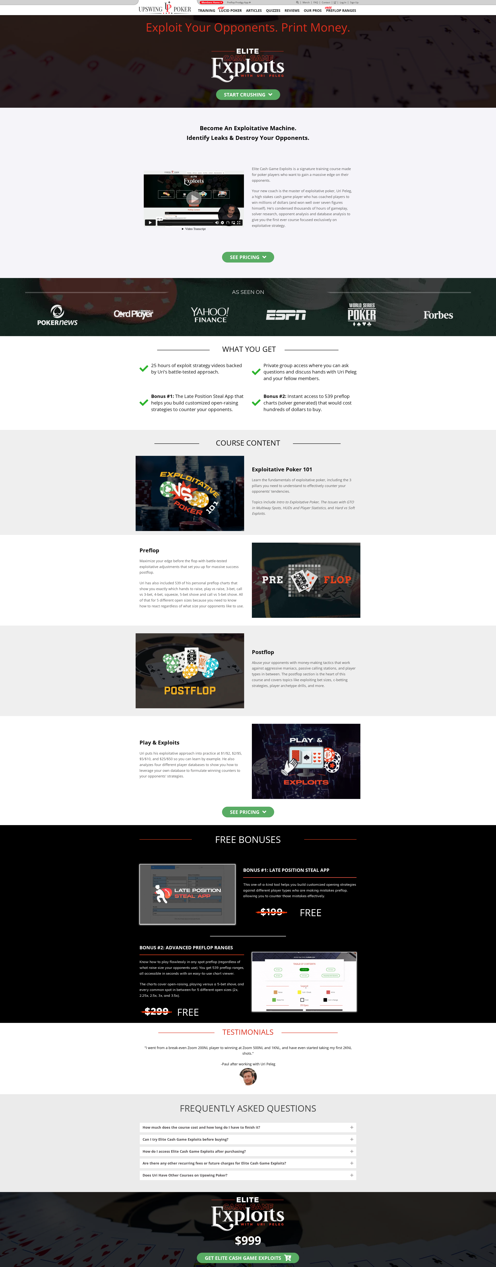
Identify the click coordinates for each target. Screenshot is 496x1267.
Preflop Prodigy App (237, 2)
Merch (306, 2)
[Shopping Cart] (335, 2)
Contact (326, 2)
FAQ (315, 2)
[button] (351, 1127)
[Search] (297, 2)
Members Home (211, 2)
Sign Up (354, 2)
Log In (343, 2)
